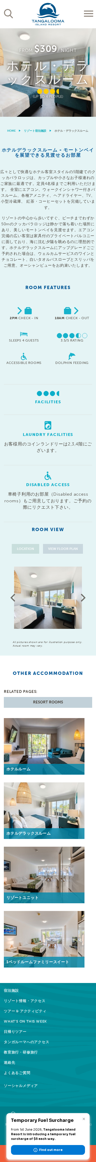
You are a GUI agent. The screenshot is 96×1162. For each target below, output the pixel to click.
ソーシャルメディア (21, 1086)
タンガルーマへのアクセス (26, 1042)
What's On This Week (25, 1021)
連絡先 (9, 1062)
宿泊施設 (11, 990)
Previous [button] (13, 598)
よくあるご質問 (17, 1073)
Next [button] (83, 598)
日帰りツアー (15, 1032)
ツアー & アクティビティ (25, 1011)
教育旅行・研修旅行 (21, 1052)
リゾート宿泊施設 (35, 130)
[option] (48, 72)
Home (11, 130)
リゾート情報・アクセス (25, 1001)
